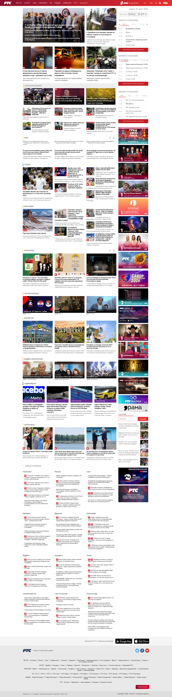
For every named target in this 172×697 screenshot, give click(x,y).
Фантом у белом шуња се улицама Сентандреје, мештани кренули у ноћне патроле (68, 490)
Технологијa (91, 593)
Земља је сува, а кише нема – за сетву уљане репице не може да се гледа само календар (100, 100)
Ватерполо (86, 665)
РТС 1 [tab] (125, 24)
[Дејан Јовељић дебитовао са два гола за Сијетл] (90, 171)
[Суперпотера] (133, 153)
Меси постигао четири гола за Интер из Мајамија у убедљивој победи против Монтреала (105, 181)
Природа (115, 669)
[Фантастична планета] (133, 189)
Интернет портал (106, 682)
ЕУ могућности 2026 (86, 662)
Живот (34, 669)
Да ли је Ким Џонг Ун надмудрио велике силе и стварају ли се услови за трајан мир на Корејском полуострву (100, 453)
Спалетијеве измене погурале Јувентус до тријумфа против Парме (35, 585)
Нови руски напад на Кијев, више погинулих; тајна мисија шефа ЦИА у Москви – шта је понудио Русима (73, 110)
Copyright (35, 694)
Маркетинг (75, 682)
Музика (53, 669)
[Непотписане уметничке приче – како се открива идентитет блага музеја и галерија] (90, 213)
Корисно (29, 318)
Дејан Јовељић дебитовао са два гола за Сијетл (105, 169)
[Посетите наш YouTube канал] (147, 651)
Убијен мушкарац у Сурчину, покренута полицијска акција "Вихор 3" (36, 531)
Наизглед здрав (89, 670)
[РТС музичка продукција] (133, 476)
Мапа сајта (142, 687)
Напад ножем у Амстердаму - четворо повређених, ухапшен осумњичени (100, 476)
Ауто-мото (103, 665)
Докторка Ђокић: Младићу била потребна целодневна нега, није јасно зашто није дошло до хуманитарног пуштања (68, 542)
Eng (151, 3)
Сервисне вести (123, 660)
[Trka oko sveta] (133, 135)
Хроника (26, 513)
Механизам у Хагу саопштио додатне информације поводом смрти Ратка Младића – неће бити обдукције (41, 111)
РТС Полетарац (134, 674)
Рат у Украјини (105, 660)
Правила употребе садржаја (49, 694)
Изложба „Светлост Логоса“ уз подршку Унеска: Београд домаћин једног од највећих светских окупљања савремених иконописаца (69, 280)
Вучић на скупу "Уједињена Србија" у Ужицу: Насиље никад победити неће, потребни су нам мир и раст (37, 489)
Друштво (58, 513)
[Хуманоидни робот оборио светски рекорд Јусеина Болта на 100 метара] (81, 394)
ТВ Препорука (31, 293)
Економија (91, 513)
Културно (29, 250)
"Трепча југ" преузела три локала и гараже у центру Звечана (36, 483)
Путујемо (71, 669)
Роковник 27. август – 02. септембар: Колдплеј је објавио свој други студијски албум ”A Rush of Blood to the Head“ (36, 279)
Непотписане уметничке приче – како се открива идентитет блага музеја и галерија (104, 212)
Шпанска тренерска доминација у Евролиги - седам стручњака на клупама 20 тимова (69, 566)
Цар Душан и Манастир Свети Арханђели (69, 376)
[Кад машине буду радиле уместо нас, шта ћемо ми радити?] (38, 96)
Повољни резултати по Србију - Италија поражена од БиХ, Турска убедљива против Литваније (68, 585)
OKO (35, 3)
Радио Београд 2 (51, 677)
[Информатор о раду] (133, 493)
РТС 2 (43, 674)
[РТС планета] (129, 3)
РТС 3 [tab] (142, 24)
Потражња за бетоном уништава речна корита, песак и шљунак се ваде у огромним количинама (104, 224)
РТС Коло (104, 674)
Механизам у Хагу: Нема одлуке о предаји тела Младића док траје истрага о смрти (69, 535)
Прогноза (123, 14)
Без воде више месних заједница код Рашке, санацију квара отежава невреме (68, 525)
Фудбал (26, 555)
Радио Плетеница (90, 677)
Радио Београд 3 (65, 677)
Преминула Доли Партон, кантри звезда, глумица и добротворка (68, 616)
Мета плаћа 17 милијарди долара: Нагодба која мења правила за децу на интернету (33, 407)
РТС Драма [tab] (124, 60)
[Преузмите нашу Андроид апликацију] (123, 641)
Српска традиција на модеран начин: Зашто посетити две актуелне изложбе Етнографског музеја (101, 279)
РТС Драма (74, 674)
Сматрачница (135, 660)
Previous (119, 24)
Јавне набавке (85, 682)
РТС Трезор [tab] (133, 60)
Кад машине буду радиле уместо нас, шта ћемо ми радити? (101, 598)
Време (114, 660)
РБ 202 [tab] (144, 96)
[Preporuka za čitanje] (133, 385)
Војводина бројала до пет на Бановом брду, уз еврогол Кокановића (37, 579)
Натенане (29, 425)
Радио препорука (33, 359)
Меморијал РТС (128, 665)
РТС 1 (37, 674)
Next (147, 24)
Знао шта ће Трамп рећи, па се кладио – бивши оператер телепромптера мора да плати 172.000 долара (37, 599)
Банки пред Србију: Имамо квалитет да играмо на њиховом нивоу (69, 560)
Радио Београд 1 (38, 677)
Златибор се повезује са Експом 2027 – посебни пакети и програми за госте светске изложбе (99, 346)
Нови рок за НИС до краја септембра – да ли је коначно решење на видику (100, 539)
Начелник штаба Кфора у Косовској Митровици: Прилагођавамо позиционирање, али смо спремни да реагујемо (36, 503)
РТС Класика (94, 674)
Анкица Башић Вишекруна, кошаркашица (37, 376)
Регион (58, 471)
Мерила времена (92, 660)
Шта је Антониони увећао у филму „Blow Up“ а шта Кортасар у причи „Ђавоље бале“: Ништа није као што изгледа (37, 152)
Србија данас (54, 660)
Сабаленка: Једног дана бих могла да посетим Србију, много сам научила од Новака (101, 582)
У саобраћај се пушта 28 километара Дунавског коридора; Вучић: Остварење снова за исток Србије (51, 26)
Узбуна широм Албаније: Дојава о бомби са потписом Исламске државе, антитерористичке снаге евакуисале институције (68, 483)
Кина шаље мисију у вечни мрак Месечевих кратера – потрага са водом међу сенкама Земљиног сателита (57, 408)
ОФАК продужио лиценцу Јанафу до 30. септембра (69, 476)
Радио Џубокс (117, 677)
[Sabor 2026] (133, 279)
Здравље (91, 669)
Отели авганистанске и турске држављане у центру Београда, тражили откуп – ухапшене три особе (37, 73)
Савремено (30, 383)
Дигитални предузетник (128, 669)
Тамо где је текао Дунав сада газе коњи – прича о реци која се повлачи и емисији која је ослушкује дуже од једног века (69, 453)
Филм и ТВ (100, 669)
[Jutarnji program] (133, 206)
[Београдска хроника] (133, 242)
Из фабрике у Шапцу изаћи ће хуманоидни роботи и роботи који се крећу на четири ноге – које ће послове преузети (105, 237)
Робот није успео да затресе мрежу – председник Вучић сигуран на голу (37, 605)
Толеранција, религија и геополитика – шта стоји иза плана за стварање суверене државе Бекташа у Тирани (69, 497)
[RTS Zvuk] (133, 314)
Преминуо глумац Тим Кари (65, 605)
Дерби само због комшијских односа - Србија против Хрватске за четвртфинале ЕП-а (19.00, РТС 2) (76, 172)
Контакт (67, 682)
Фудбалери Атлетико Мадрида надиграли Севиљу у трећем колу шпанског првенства (35, 573)
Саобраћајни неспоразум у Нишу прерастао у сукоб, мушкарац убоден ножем (36, 544)
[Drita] (133, 368)
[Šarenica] (133, 350)
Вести (19, 3)
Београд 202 (77, 677)
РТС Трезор (113, 674)
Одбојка (69, 665)
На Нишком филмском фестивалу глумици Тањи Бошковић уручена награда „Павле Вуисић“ (76, 232)
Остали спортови (115, 665)
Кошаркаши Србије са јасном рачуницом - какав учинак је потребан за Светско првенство (69, 573)
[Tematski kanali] (133, 403)
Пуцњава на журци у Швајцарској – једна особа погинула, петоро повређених (68, 73)
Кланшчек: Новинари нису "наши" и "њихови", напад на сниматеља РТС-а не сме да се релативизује (101, 73)
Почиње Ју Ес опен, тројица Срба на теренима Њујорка (75, 186)
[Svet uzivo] (133, 224)
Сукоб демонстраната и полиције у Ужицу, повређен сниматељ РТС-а (36, 496)
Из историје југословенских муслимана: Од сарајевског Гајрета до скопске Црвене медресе (100, 152)
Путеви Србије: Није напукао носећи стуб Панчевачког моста (69, 530)
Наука (108, 669)
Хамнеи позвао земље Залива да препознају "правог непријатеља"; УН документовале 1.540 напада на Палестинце (105, 126)
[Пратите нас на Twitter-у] (137, 651)
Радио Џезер (141, 677)
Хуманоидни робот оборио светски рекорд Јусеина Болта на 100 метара (81, 406)
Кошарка (59, 555)
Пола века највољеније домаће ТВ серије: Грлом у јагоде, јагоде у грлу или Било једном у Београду (69, 152)
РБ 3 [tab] (137, 96)
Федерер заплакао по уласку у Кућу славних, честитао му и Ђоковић (100, 560)
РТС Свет (56, 674)
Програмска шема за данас (133, 50)
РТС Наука (65, 674)
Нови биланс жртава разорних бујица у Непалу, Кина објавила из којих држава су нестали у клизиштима (105, 110)
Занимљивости (29, 593)
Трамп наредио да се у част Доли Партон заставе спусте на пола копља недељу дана (68, 610)
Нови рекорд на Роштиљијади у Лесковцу (37, 610)
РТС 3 (49, 674)
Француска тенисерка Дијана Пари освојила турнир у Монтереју (103, 192)
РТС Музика (123, 674)
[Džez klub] (133, 296)
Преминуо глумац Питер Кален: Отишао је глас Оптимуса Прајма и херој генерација (68, 599)
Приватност (27, 694)
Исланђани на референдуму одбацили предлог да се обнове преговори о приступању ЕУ (41, 125)
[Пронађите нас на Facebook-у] (142, 651)
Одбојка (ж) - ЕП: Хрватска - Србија (35, 311)
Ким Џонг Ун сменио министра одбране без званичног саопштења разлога (74, 124)
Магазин (43, 3)
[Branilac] (133, 171)
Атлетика (95, 665)
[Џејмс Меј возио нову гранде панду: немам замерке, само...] (105, 394)
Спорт (27, 3)
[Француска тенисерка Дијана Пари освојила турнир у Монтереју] (90, 194)
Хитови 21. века (92, 377)
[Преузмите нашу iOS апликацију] (141, 641)
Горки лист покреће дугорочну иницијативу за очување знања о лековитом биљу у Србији (69, 346)
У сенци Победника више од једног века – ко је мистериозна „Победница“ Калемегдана (36, 615)
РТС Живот (84, 674)
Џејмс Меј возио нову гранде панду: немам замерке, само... (102, 406)
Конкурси (95, 682)
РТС (75, 3)
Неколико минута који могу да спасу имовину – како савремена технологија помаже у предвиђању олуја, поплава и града (69, 215)
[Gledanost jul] (133, 260)
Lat (145, 3)
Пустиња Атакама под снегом (34, 233)
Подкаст (145, 660)
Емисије (67, 3)
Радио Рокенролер (104, 677)
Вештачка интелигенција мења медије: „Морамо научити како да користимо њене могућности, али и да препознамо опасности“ (101, 614)
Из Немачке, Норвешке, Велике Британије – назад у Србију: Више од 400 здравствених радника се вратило (69, 519)
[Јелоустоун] (133, 332)
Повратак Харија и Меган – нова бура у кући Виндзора (37, 452)
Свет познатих (61, 593)
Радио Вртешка (129, 677)
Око (26, 138)
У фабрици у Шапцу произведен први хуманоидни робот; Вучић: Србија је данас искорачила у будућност (101, 546)
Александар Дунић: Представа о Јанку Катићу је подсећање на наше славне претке (67, 622)
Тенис (89, 555)
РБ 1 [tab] (122, 96)
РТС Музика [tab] (142, 60)
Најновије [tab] (122, 414)
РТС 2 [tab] (133, 24)
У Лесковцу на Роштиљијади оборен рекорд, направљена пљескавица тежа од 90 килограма (37, 622)
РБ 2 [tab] (129, 96)
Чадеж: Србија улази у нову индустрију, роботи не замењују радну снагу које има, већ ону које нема (68, 99)
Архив (86, 679)
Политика (27, 471)
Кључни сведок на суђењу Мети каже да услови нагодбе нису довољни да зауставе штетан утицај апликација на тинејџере (101, 621)
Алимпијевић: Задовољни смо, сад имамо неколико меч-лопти (69, 579)
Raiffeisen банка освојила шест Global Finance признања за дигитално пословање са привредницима (37, 346)
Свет (88, 471)
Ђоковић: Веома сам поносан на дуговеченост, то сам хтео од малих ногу (37, 193)
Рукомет (77, 665)
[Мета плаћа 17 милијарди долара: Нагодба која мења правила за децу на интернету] (34, 394)
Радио (58, 3)
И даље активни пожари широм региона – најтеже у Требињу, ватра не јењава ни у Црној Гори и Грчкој (68, 504)
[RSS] (160, 3)
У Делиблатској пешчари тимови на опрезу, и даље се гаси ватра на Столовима (100, 34)
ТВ (51, 3)
